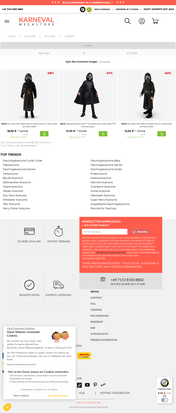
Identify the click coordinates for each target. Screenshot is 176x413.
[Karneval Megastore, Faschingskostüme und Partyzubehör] (38, 21)
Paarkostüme (11, 165)
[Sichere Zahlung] (29, 231)
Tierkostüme (10, 173)
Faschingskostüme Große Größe (22, 160)
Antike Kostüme (100, 191)
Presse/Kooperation (104, 339)
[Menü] (170, 379)
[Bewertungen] (29, 284)
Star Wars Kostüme (14, 195)
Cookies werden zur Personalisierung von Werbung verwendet (39, 382)
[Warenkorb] (152, 21)
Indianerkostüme (101, 178)
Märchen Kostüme (102, 182)
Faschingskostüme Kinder (106, 169)
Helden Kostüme (13, 191)
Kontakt (96, 297)
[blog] (104, 386)
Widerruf (97, 321)
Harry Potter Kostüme (16, 208)
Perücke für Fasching (103, 208)
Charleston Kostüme (103, 186)
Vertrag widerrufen (115, 393)
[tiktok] (81, 386)
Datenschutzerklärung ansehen (21, 364)
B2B (93, 327)
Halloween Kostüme (103, 195)
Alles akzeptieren (58, 395)
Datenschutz (99, 333)
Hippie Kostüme (12, 186)
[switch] (164, 400)
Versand (96, 309)
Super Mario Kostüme (104, 199)
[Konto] (138, 21)
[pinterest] (97, 386)
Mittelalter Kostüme (15, 199)
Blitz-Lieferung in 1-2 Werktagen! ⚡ (88, 2)
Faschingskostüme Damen (19, 169)
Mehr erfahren (21, 395)
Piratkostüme (99, 173)
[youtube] (89, 386)
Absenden (142, 231)
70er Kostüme (11, 204)
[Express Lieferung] (58, 284)
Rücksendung (100, 315)
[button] (7, 407)
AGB (82, 393)
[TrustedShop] (86, 9)
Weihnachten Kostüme (17, 182)
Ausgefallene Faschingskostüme (110, 204)
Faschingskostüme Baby (105, 160)
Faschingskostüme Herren (106, 165)
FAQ (93, 303)
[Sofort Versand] (58, 231)
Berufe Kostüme (13, 178)
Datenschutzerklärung (111, 252)
